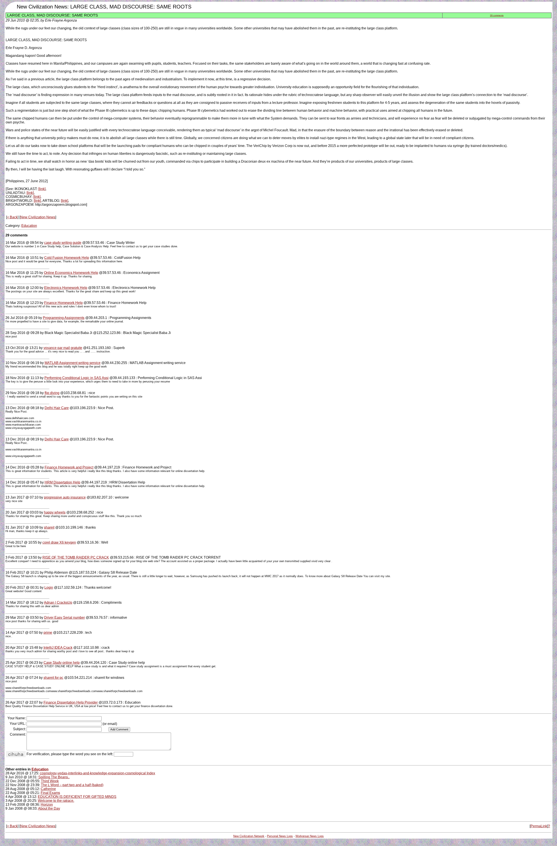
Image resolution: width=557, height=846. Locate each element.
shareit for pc (53, 677)
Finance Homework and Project (69, 467)
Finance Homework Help (63, 303)
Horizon (47, 804)
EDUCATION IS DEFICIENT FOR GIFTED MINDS (77, 797)
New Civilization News (37, 217)
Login (48, 587)
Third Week (50, 781)
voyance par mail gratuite (63, 348)
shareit (49, 527)
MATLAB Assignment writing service (73, 363)
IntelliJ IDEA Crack (58, 647)
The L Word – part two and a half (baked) (72, 785)
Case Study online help (62, 662)
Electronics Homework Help (65, 288)
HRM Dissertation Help (62, 482)
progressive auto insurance (65, 497)
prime (48, 632)
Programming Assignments (63, 318)
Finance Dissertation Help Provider (71, 702)
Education (29, 226)
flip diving (52, 393)
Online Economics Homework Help (71, 273)
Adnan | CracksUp (58, 602)
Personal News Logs (280, 836)
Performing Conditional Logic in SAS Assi (76, 378)
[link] (41, 189)
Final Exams (50, 793)
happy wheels (54, 512)
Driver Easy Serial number (64, 617)
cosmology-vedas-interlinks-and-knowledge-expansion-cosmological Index (97, 773)
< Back (12, 217)
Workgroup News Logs (309, 836)
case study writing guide (62, 242)
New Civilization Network (248, 836)
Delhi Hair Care (57, 408)
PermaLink (538, 826)
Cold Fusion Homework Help (66, 258)
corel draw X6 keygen (59, 542)
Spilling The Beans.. (54, 777)
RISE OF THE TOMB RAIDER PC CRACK (75, 557)
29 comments (496, 15)
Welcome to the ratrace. (56, 800)
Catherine (48, 789)
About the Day (49, 808)
